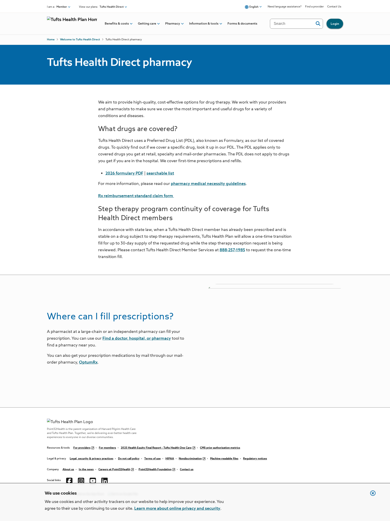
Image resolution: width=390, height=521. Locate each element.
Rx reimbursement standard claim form (136, 196)
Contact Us (334, 6)
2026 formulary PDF (124, 173)
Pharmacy (172, 23)
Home (51, 39)
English (253, 7)
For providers (82, 448)
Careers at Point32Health (114, 469)
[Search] (318, 23)
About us (68, 469)
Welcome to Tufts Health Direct (80, 39)
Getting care (147, 23)
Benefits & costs (117, 23)
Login (335, 23)
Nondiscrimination (190, 458)
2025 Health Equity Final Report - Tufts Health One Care (156, 448)
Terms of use (152, 458)
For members (107, 448)
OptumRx (88, 362)
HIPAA (169, 458)
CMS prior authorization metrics (220, 448)
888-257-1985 (232, 250)
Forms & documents (242, 23)
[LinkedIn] (104, 480)
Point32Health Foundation (155, 469)
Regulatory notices (255, 458)
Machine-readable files (224, 458)
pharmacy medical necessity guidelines (208, 184)
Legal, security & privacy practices (91, 458)
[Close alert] (371, 495)
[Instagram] (81, 480)
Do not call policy (128, 458)
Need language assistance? (285, 6)
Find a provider (314, 6)
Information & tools (203, 23)
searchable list (160, 173)
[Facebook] (69, 480)
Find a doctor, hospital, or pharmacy (136, 339)
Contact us (186, 469)
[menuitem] (117, 24)
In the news (86, 469)
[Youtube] (93, 480)
